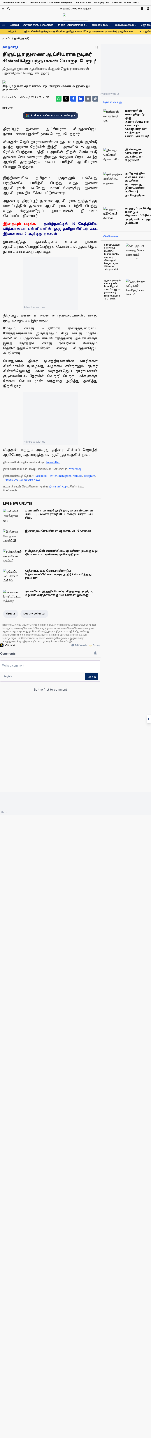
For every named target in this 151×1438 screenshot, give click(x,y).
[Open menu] (3, 8)
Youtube (77, 476)
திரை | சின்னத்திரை (71, 25)
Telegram (89, 476)
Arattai (18, 480)
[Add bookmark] (96, 47)
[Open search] (8, 8)
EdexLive (117, 2)
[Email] (88, 99)
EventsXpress (131, 2)
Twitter (52, 476)
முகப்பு (14, 25)
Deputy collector (34, 613)
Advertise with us (34, 307)
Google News (32, 480)
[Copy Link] (95, 99)
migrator (7, 107)
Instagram (64, 476)
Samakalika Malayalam (60, 2)
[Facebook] (73, 99)
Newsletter (53, 462)
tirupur (10, 613)
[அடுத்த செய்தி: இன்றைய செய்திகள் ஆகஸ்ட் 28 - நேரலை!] (149, 719)
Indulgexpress (102, 2)
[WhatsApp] (59, 99)
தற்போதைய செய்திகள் (38, 25)
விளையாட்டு (100, 25)
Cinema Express (83, 2)
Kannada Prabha (37, 2)
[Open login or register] (148, 9)
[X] (66, 99)
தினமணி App (58, 486)
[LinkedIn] (81, 99)
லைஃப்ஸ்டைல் (124, 25)
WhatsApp (75, 469)
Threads (8, 480)
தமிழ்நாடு (10, 47)
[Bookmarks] (142, 9)
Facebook (41, 476)
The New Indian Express (14, 2)
